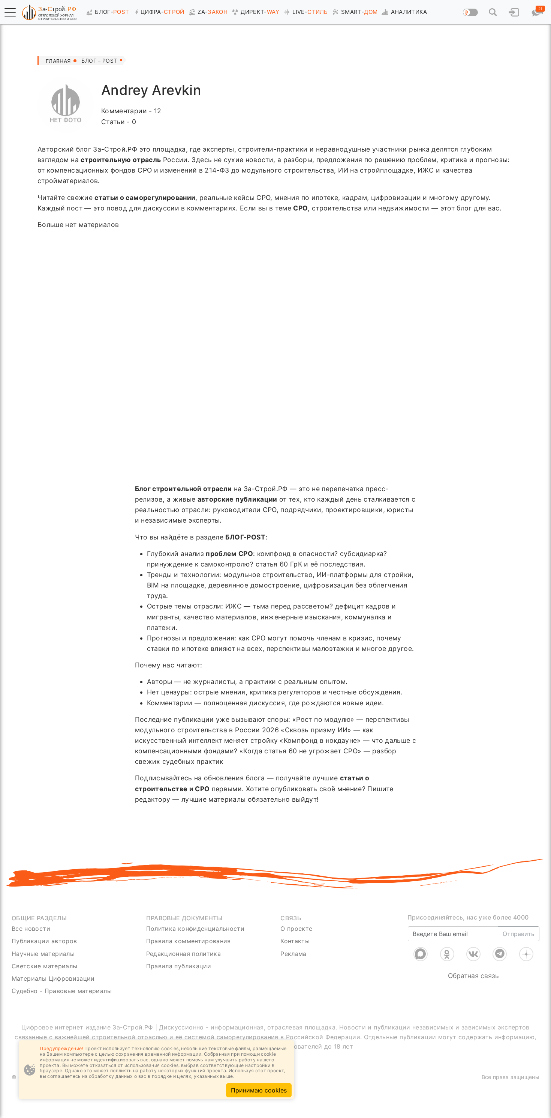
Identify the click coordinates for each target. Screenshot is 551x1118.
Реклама (293, 953)
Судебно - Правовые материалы (62, 991)
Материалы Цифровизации (53, 978)
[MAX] (420, 954)
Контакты (295, 941)
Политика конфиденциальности (195, 928)
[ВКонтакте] (473, 954)
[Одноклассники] (447, 954)
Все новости (31, 928)
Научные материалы (43, 953)
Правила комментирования (188, 941)
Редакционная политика (183, 953)
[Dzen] (526, 954)
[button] (10, 12)
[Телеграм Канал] (500, 954)
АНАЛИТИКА (409, 11)
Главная (58, 61)
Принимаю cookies (259, 1090)
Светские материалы (44, 966)
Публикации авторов (44, 941)
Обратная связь (473, 976)
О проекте (296, 928)
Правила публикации (178, 966)
